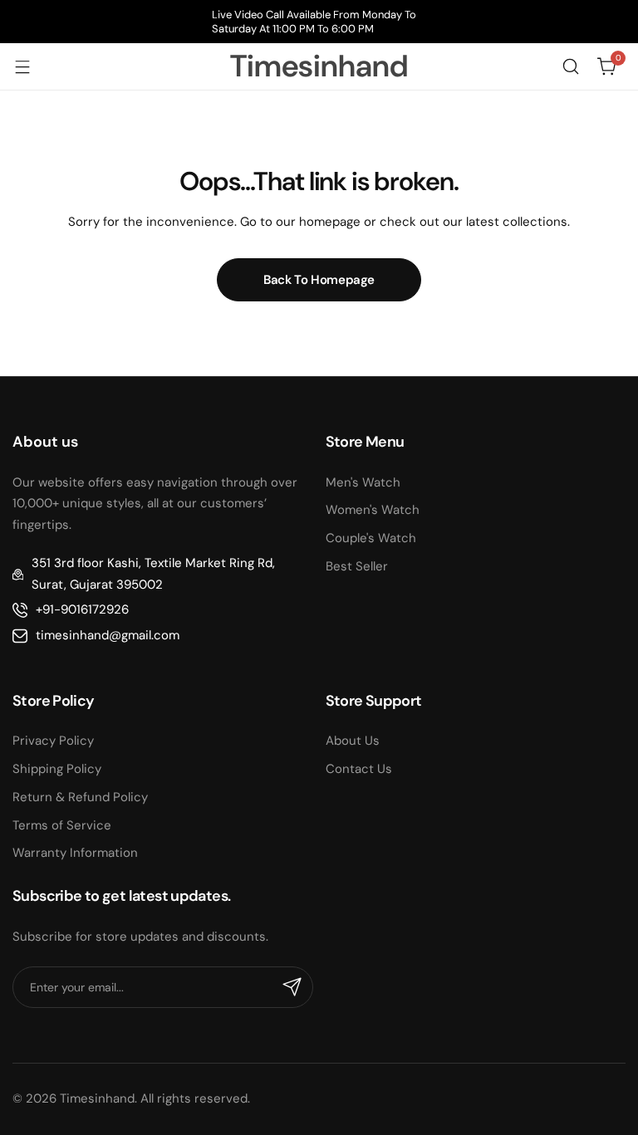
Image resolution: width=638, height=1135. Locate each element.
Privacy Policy (53, 740)
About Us (353, 740)
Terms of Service (61, 825)
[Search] (570, 66)
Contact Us (359, 769)
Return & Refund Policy (80, 797)
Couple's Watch (371, 538)
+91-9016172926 (82, 609)
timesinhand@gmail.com (107, 635)
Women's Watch (373, 509)
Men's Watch (363, 482)
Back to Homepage (319, 280)
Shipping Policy (56, 769)
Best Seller (357, 566)
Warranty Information (75, 852)
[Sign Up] (292, 987)
